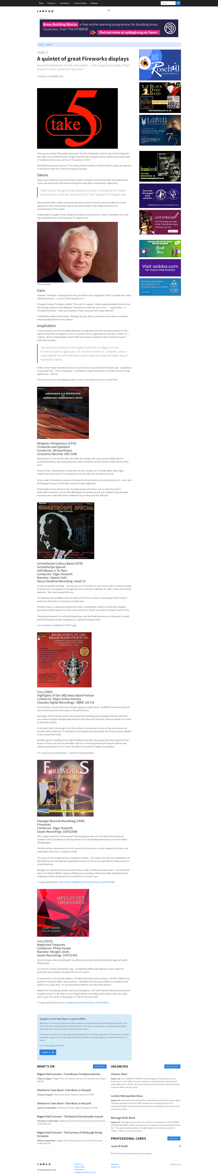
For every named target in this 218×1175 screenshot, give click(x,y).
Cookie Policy (79, 1169)
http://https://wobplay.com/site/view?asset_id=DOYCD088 (87, 882)
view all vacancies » (172, 1066)
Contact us (78, 1164)
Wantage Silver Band (123, 1117)
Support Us (115, 1167)
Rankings (94, 3)
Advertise (114, 1164)
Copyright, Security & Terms (85, 1172)
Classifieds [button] (64, 3)
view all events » (99, 1066)
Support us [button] (47, 1052)
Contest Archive (80, 3)
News (41, 3)
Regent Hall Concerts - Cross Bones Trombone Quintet (68, 1074)
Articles (49, 44)
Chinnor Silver (119, 1074)
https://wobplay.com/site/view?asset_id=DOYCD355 (83, 1002)
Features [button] (51, 3)
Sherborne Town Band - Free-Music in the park (64, 1090)
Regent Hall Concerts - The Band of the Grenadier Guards (70, 1116)
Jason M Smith (119, 1146)
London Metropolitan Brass (127, 1096)
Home (41, 44)
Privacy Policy (79, 1167)
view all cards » (174, 1138)
